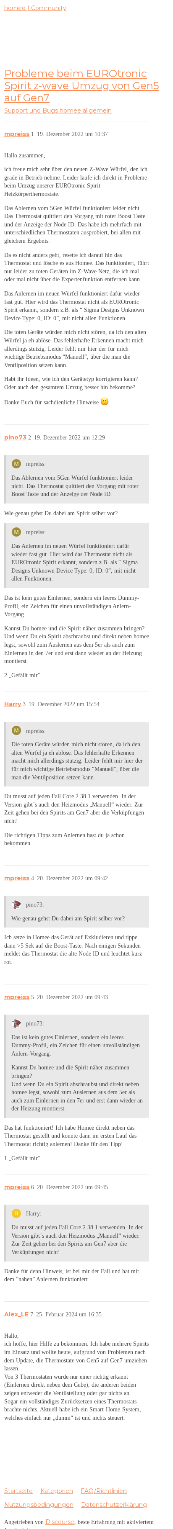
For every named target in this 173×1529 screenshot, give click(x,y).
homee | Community (35, 8)
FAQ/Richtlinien (104, 1491)
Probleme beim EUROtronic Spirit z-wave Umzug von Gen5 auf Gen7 (81, 85)
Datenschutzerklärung (114, 1504)
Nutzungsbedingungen (38, 1504)
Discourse (59, 1522)
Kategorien (56, 1491)
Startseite (18, 1491)
